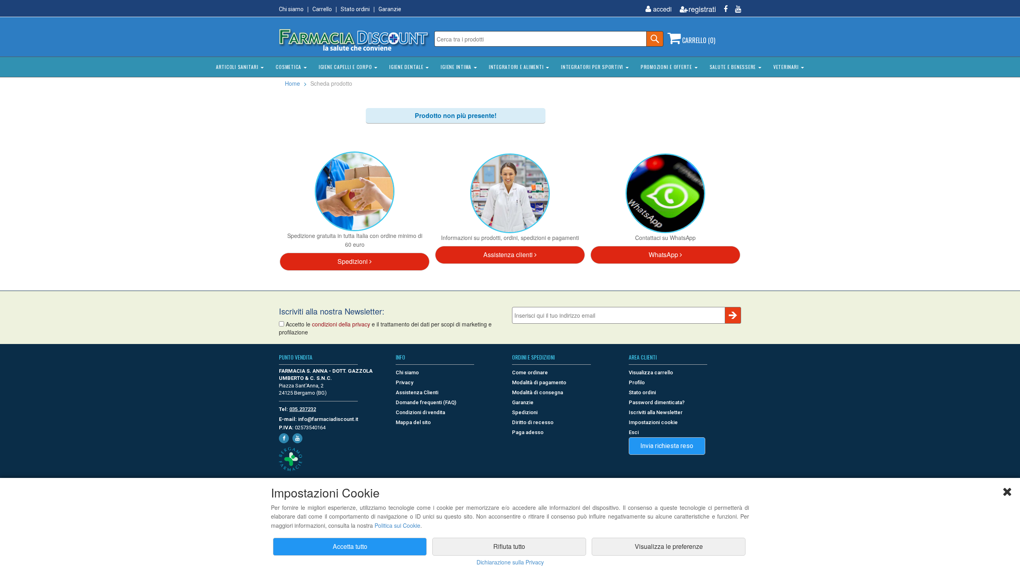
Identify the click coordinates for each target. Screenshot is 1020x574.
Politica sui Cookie (397, 525)
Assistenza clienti (508, 254)
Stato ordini (355, 9)
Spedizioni (353, 261)
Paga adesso (527, 432)
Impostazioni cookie (653, 422)
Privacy (404, 382)
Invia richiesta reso (666, 446)
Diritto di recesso (532, 422)
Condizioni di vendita (420, 412)
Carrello (322, 9)
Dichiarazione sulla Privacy (510, 562)
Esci (634, 432)
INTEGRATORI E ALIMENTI (517, 66)
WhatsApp (664, 254)
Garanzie (390, 9)
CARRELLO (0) (698, 40)
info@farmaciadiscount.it (328, 419)
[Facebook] (723, 9)
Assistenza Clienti (417, 392)
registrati (702, 9)
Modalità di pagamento (539, 382)
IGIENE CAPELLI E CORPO (346, 66)
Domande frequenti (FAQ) (426, 402)
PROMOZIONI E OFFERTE (667, 66)
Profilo (637, 382)
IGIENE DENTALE (407, 66)
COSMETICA (289, 66)
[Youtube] (735, 9)
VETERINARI (786, 66)
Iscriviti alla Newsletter (656, 412)
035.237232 (302, 409)
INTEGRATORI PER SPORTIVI (593, 66)
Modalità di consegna (537, 392)
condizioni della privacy (341, 324)
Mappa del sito (413, 422)
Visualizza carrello (651, 372)
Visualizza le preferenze (669, 546)
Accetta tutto (350, 546)
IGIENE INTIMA (457, 66)
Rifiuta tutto (509, 546)
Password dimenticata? (657, 402)
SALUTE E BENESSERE (733, 66)
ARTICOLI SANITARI (238, 66)
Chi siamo (291, 9)
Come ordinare (530, 372)
